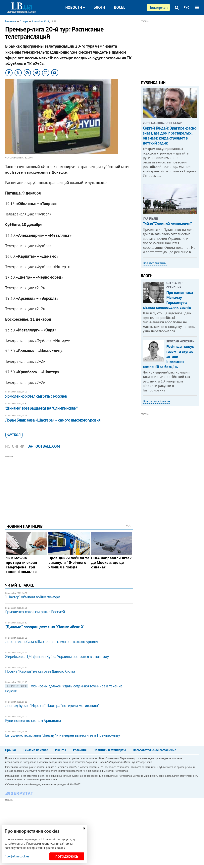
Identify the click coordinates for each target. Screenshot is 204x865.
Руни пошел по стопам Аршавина (33, 720)
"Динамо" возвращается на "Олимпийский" (41, 408)
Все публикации (155, 263)
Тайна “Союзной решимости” (167, 223)
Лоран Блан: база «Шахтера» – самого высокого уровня (53, 420)
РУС (186, 7)
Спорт (24, 21)
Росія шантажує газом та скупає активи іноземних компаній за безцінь (168, 356)
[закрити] (84, 828)
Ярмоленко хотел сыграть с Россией (36, 396)
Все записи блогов (156, 401)
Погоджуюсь (66, 856)
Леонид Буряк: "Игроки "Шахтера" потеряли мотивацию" (52, 705)
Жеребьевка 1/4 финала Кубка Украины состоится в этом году (57, 656)
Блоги (99, 7)
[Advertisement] (69, 486)
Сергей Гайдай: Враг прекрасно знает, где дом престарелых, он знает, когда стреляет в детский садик (169, 135)
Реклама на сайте (36, 750)
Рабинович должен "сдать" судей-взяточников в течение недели (64, 688)
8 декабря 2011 (40, 21)
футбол (14, 434)
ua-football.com (43, 446)
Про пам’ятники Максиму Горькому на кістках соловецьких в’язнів (168, 300)
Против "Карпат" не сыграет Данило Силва (40, 671)
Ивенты (60, 750)
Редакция (79, 750)
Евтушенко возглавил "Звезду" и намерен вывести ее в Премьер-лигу (62, 735)
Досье (119, 7)
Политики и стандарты (110, 750)
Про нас (10, 750)
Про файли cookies (17, 856)
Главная (10, 21)
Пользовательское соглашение (154, 750)
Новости (73, 7)
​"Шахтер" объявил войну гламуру (32, 597)
